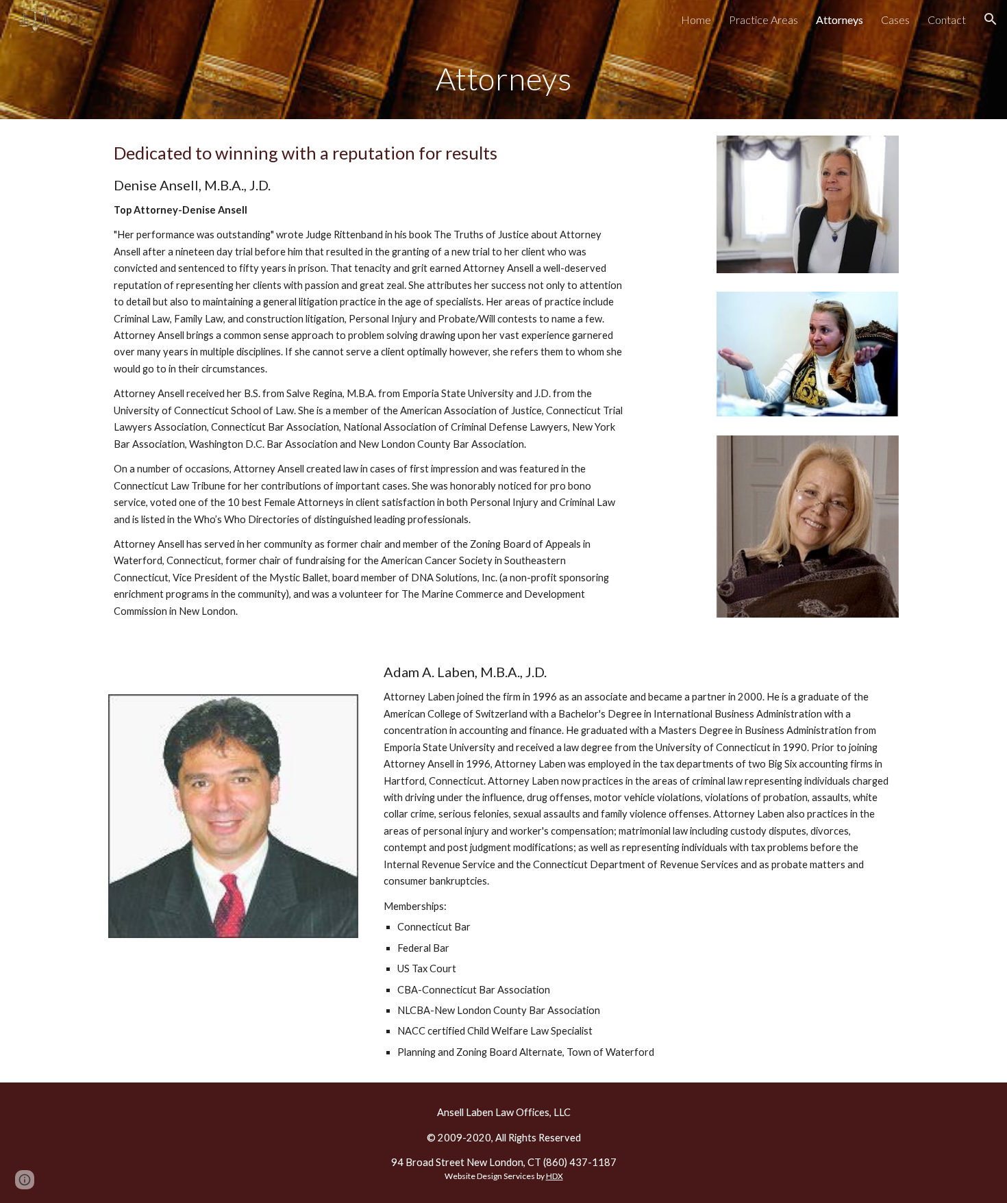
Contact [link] (947, 19)
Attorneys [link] (839, 19)
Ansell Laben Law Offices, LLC (504, 1112)
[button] (990, 19)
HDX (554, 1176)
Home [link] (696, 19)
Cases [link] (895, 19)
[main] (503, 79)
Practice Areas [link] (763, 19)
